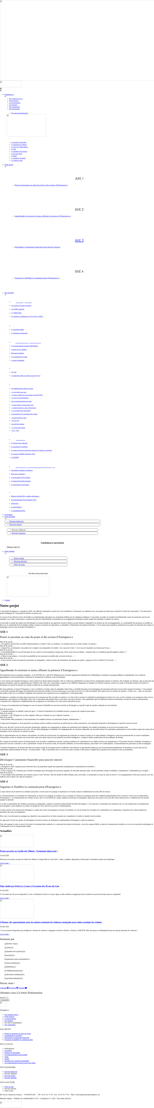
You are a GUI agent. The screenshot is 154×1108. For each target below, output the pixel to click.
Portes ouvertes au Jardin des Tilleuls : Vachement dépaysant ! (29, 851)
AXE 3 (79, 240)
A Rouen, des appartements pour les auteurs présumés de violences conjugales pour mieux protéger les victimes (51, 922)
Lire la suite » (5, 863)
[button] (77, 90)
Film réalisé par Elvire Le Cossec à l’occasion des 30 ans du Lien (29, 886)
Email (2, 998)
